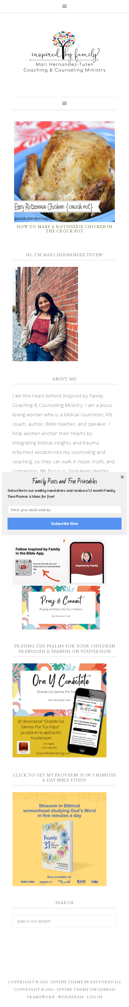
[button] (64, 481)
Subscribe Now (64, 523)
